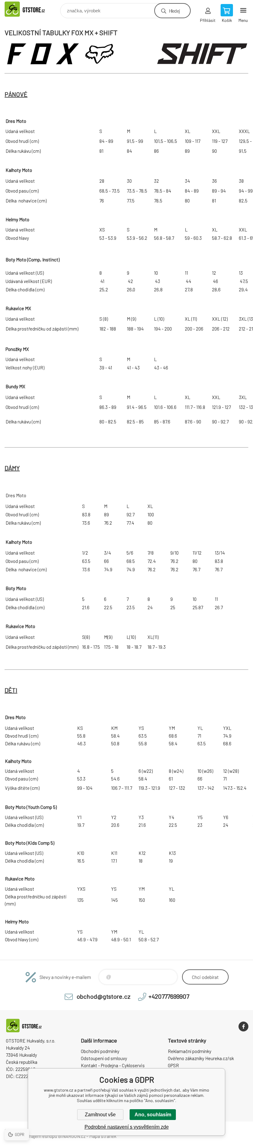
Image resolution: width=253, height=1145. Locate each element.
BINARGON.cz (71, 1136)
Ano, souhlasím (153, 1114)
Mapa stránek (102, 1136)
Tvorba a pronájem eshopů (31, 1136)
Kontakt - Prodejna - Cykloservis (113, 1065)
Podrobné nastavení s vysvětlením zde (127, 1127)
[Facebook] (243, 1026)
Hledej (174, 11)
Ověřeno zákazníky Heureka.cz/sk (201, 1058)
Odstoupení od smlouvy (104, 1058)
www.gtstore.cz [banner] (32, 9)
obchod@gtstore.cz (104, 996)
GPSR (173, 1065)
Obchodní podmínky (100, 1051)
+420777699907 (168, 996)
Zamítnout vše (100, 1114)
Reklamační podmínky (189, 1051)
